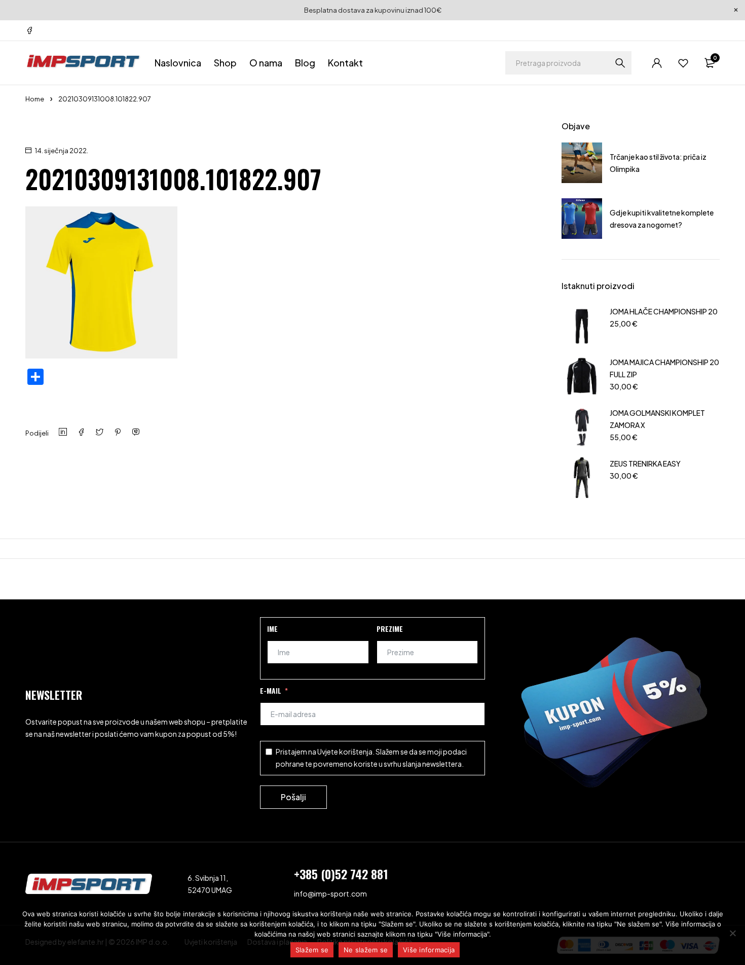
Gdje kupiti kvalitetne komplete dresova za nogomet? (662, 218)
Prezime (390, 628)
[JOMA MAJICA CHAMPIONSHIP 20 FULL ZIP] (582, 376)
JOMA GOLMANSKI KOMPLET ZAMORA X (657, 419)
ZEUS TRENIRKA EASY (645, 463)
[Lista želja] (683, 62)
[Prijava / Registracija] (657, 62)
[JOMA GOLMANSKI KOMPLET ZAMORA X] (582, 427)
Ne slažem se (366, 950)
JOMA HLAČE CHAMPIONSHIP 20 (664, 311)
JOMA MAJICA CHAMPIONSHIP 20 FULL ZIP (664, 368)
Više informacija (429, 950)
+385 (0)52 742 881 (341, 874)
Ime (272, 628)
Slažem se (311, 950)
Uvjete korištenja (344, 751)
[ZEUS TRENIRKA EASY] (582, 477)
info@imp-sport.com (330, 893)
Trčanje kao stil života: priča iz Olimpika (658, 162)
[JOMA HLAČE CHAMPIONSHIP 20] (582, 325)
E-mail (270, 690)
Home (34, 99)
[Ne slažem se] (732, 933)
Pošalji (293, 797)
